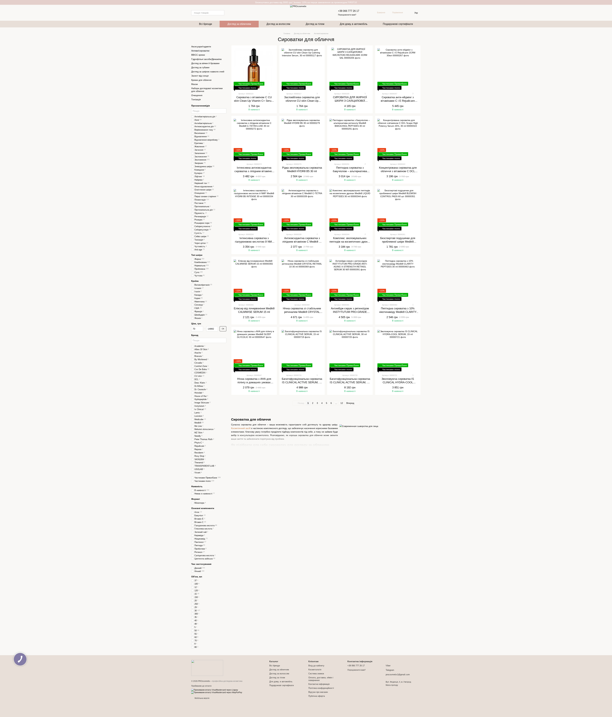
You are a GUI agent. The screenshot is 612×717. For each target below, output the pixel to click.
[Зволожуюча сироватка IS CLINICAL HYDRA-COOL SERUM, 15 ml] (397, 350)
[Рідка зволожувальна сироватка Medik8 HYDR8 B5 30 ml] (302, 139)
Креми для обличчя (201, 80)
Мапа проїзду (392, 685)
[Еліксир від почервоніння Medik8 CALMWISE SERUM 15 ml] (254, 280)
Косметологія (314, 669)
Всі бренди (205, 24)
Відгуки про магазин (318, 692)
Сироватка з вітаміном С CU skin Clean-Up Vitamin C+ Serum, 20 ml (254, 101)
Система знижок (316, 673)
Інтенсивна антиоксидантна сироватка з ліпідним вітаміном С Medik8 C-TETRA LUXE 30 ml (254, 171)
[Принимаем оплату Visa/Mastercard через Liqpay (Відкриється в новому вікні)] (214, 690)
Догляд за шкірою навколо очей (207, 71)
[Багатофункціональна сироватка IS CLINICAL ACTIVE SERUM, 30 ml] (349, 350)
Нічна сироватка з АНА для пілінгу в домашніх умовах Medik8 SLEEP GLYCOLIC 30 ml (254, 382)
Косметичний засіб (241, 428)
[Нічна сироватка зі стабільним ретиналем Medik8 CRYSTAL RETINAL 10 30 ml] (302, 280)
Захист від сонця (200, 75)
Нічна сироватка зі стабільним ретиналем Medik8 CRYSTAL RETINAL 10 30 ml (302, 312)
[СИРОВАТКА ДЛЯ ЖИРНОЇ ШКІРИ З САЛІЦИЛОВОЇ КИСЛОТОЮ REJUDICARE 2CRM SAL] (349, 69)
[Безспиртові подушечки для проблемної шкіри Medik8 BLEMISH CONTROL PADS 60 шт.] (397, 209)
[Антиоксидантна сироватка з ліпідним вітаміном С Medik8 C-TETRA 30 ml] (302, 209)
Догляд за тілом (315, 24)
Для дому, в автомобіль (353, 24)
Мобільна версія (201, 698)
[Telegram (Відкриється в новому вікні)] (232, 12)
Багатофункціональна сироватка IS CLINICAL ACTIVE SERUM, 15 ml (302, 382)
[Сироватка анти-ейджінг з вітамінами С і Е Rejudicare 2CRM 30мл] (397, 69)
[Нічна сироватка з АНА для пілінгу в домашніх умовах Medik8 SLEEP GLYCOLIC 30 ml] (254, 350)
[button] (609, 2)
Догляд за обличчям (239, 24)
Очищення (196, 95)
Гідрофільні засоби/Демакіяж (206, 59)
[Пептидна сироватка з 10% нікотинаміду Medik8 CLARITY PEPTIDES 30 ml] (397, 280)
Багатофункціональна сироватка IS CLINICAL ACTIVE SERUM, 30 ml (350, 382)
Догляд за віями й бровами (205, 63)
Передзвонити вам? (347, 15)
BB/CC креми (198, 55)
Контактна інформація (319, 684)
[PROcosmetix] (207, 668)
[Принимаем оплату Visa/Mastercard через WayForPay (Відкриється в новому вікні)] (216, 693)
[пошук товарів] (221, 12)
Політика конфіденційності (321, 688)
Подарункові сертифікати (398, 24)
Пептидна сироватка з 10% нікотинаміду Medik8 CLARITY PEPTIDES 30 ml (397, 312)
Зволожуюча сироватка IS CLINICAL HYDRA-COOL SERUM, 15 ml (398, 382)
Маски (194, 84)
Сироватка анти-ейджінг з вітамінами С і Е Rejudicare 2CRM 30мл (398, 101)
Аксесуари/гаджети (201, 46)
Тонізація (196, 99)
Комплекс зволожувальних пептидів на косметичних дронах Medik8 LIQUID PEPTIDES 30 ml (349, 242)
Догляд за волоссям (278, 24)
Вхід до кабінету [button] (316, 665)
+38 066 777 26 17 (348, 11)
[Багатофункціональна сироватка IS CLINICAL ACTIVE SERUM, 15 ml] (302, 350)
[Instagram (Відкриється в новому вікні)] (228, 12)
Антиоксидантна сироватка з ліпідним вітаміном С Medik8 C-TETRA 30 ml (302, 242)
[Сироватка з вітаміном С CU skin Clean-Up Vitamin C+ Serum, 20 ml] (254, 69)
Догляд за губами (200, 67)
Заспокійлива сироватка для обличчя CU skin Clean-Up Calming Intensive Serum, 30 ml (302, 101)
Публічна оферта (316, 696)
